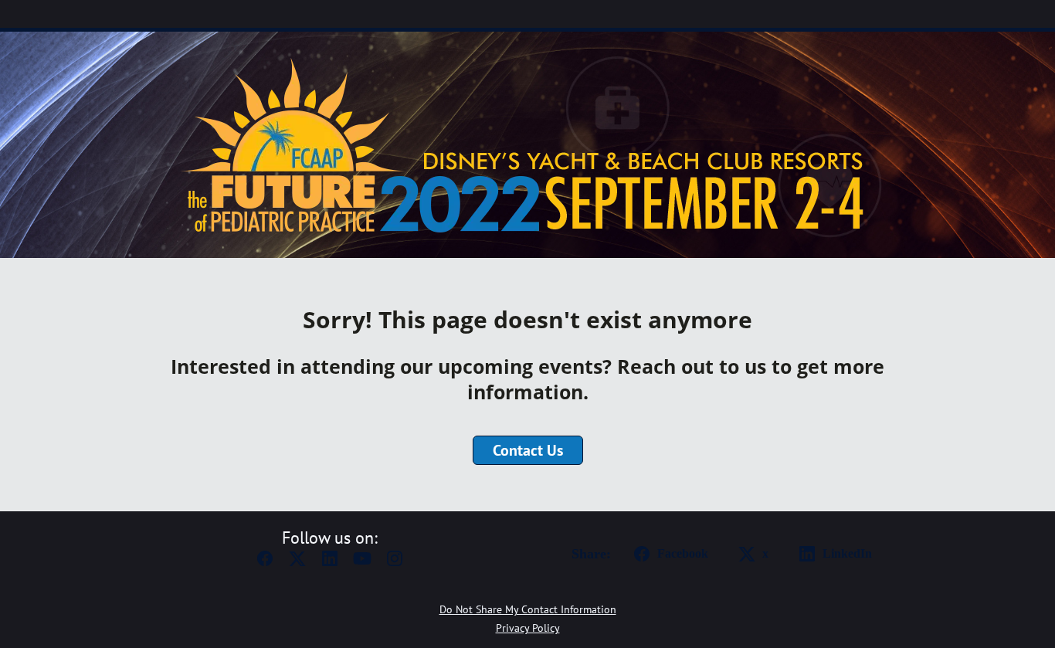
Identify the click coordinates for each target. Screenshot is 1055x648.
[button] (265, 563)
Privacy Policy (528, 628)
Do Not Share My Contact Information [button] (527, 609)
